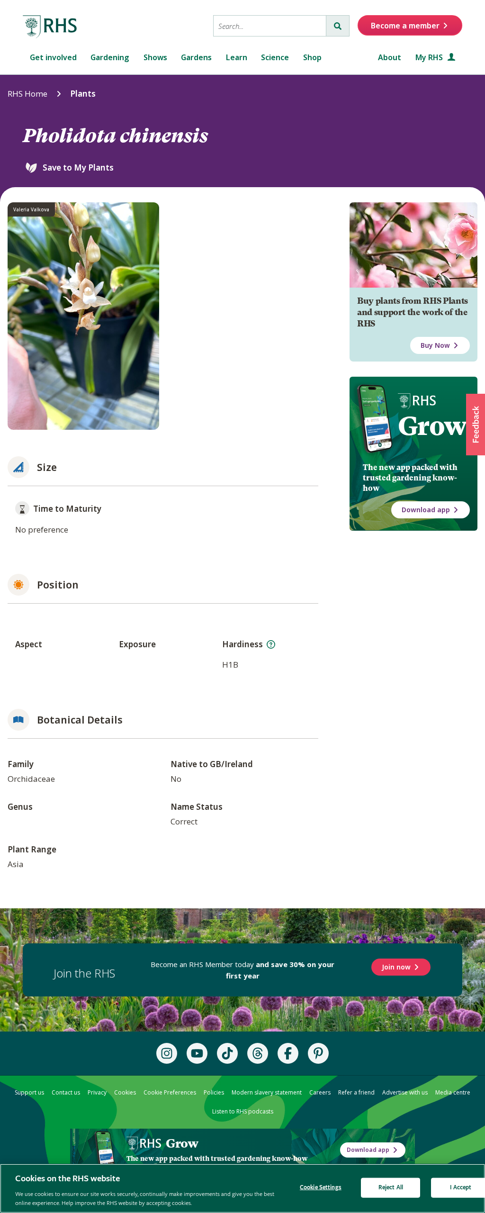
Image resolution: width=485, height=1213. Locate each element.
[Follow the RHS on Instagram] (166, 1053)
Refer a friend (356, 1092)
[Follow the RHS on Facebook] (288, 1053)
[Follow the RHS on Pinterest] (318, 1053)
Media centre (452, 1092)
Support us (29, 1092)
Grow (432, 426)
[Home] (50, 27)
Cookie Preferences (170, 1092)
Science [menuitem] (275, 57)
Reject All (390, 1187)
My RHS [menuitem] (430, 57)
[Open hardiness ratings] (271, 644)
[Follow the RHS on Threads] (257, 1053)
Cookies (125, 1092)
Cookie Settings (320, 1187)
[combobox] (270, 26)
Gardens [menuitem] (196, 57)
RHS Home (27, 93)
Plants (83, 93)
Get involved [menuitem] (53, 57)
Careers (320, 1092)
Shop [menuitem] (312, 57)
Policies (214, 1092)
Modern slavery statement (267, 1092)
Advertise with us (405, 1092)
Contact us (66, 1092)
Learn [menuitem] (236, 57)
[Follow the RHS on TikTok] (227, 1053)
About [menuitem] (389, 57)
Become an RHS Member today (242, 970)
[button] (475, 424)
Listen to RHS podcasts (242, 1111)
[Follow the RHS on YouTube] (197, 1053)
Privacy (97, 1092)
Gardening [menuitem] (109, 57)
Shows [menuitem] (155, 57)
